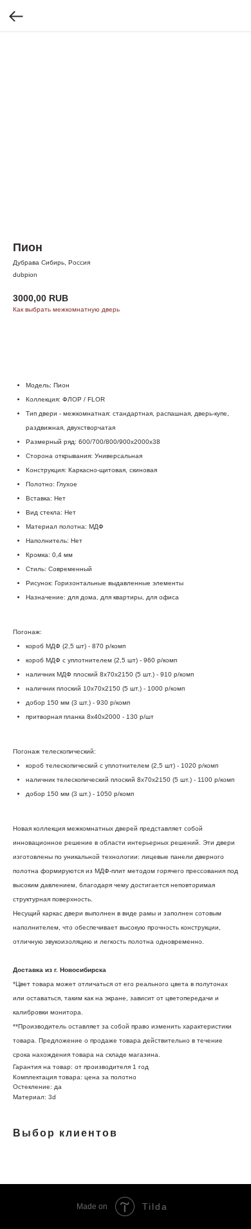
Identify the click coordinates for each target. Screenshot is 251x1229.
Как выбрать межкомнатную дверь (66, 309)
